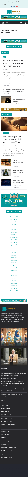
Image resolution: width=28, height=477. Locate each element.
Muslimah (3, 434)
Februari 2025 (14, 229)
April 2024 (14, 255)
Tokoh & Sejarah (5, 457)
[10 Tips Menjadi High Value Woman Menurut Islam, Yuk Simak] (14, 357)
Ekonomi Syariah (5, 418)
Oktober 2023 (14, 270)
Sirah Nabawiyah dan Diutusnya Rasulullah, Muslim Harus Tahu (12, 139)
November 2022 (14, 285)
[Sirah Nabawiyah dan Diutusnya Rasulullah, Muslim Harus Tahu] (14, 124)
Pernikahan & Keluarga (7, 447)
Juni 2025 (14, 222)
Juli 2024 (14, 247)
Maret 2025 (14, 227)
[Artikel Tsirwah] (3, 22)
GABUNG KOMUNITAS (14, 211)
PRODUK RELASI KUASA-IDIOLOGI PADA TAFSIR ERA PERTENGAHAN (13, 63)
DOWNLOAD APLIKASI (14, 47)
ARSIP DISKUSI (6, 133)
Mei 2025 (14, 224)
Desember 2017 (14, 291)
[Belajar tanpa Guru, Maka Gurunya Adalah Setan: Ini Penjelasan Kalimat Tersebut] (6, 184)
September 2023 (14, 273)
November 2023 (14, 268)
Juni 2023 (14, 280)
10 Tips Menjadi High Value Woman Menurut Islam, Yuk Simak (12, 360)
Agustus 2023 (14, 275)
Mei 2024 (14, 252)
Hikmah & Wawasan (6, 424)
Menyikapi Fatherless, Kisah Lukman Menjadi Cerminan (19, 99)
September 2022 (14, 288)
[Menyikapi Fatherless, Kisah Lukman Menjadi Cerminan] (6, 100)
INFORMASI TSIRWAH (6, 428)
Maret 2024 (14, 257)
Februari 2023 (14, 283)
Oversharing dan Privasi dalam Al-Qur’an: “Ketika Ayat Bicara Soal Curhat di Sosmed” (13, 90)
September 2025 (14, 219)
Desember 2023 (14, 265)
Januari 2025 (14, 232)
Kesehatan (4, 431)
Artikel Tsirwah (5, 415)
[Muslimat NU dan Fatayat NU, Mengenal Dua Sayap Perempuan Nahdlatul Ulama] (14, 337)
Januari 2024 (14, 262)
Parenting (3, 441)
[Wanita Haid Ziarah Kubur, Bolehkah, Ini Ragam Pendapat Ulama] (6, 173)
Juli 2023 (14, 278)
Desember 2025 (14, 216)
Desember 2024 (14, 234)
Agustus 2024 (14, 245)
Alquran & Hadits (5, 408)
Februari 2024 (14, 260)
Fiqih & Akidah (5, 421)
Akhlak (3, 405)
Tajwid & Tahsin (5, 454)
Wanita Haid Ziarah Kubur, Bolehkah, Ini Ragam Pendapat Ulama (19, 172)
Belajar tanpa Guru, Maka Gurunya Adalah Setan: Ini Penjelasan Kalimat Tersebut (18, 183)
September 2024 (14, 242)
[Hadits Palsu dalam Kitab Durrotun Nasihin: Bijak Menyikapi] (6, 163)
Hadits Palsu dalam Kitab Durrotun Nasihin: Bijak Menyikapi (19, 162)
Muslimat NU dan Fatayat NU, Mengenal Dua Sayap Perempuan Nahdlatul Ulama (12, 341)
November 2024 (14, 237)
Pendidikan (4, 444)
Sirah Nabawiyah (6, 83)
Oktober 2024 (14, 239)
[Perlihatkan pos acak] (25, 22)
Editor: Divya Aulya (15, 145)
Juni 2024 (14, 250)
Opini (4, 57)
